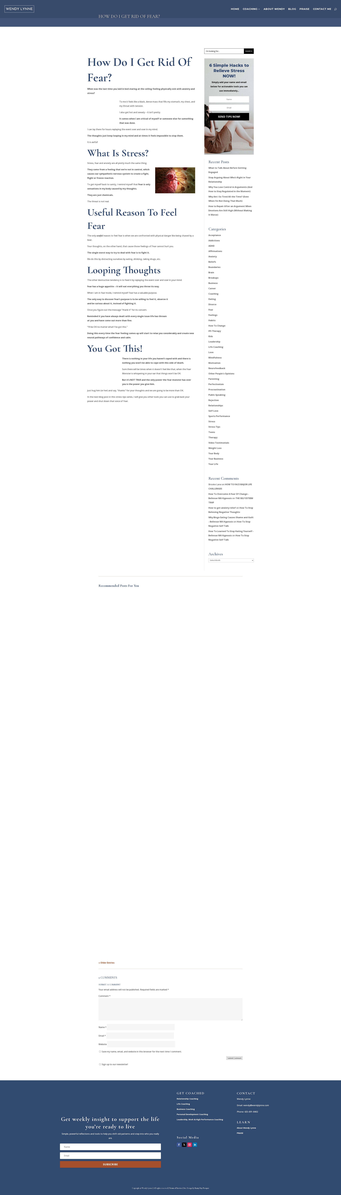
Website (103, 1044)
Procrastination (216, 389)
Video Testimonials (218, 442)
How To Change (216, 325)
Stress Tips (214, 426)
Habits (212, 320)
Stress (211, 421)
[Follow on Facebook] (179, 1145)
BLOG (292, 9)
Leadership (214, 341)
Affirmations (215, 251)
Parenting (213, 378)
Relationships (215, 405)
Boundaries (214, 267)
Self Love (213, 410)
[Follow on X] (184, 1145)
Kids (210, 336)
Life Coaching (215, 347)
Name (102, 1027)
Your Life (213, 464)
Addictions (214, 240)
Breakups (213, 277)
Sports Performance (219, 416)
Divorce (212, 304)
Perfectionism (216, 384)
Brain (211, 272)
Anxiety (212, 256)
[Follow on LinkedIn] (195, 1145)
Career (212, 288)
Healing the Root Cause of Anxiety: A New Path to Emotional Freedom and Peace (140, 810)
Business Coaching (186, 1109)
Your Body (213, 453)
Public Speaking (216, 394)
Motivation (214, 362)
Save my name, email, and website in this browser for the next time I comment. (142, 1051)
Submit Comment (234, 1058)
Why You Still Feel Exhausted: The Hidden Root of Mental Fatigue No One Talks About (143, 688)
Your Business (215, 458)
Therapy (212, 437)
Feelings (212, 315)
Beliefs (212, 261)
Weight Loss (215, 448)
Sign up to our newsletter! (115, 1064)
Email (102, 1035)
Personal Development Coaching (192, 1114)
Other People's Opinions (221, 373)
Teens (211, 432)
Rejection (213, 400)
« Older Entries (106, 962)
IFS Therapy (214, 331)
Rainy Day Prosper (202, 1188)
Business (213, 283)
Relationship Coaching (187, 1098)
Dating (212, 299)
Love (211, 352)
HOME (235, 9)
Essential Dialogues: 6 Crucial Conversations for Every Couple (131, 933)
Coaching (213, 293)
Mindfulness (215, 357)
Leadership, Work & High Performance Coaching (200, 1119)
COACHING (250, 9)
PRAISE (305, 9)
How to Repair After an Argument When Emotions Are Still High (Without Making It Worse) (230, 210)
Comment (104, 996)
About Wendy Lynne (246, 1128)
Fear (210, 309)
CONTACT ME (322, 9)
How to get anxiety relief (222, 507)
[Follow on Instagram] (189, 1145)
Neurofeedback (216, 368)
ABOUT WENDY (274, 9)
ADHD (211, 245)
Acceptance (214, 235)
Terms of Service (175, 1188)
